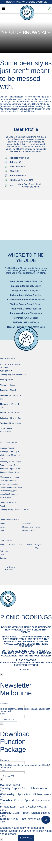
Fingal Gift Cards (39, 546)
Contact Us (26, 523)
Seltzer (12, 544)
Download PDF (8, 720)
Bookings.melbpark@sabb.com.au (14, 509)
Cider (20, 544)
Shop (2, 530)
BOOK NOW (26, 838)
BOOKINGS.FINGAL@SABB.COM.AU (19, 663)
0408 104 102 (12, 503)
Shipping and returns (31, 527)
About (2, 523)
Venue (2, 527)
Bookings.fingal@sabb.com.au (13, 374)
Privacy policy (28, 530)
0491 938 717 (6, 371)
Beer (2, 544)
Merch (29, 544)
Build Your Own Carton (4, 554)
